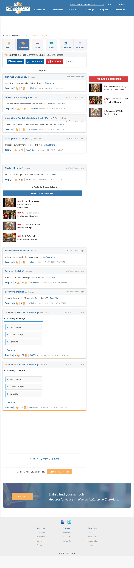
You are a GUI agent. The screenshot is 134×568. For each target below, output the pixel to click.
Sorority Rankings (14, 291)
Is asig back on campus (17, 138)
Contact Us (120, 9)
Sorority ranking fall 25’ (18, 250)
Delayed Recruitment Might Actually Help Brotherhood (28, 204)
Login (110, 4)
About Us (92, 532)
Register (121, 4)
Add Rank (36, 61)
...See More (10, 350)
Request (104, 9)
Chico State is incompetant (19, 97)
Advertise (66, 532)
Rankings (89, 9)
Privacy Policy (92, 540)
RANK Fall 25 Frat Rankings (22, 312)
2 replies (9, 88)
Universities (39, 9)
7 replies (9, 282)
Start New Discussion (59, 471)
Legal (92, 545)
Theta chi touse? (14, 168)
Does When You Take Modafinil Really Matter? (29, 118)
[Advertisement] (44, 431)
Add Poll (56, 61)
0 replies (9, 108)
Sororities (74, 9)
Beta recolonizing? (15, 271)
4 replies (9, 355)
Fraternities (57, 9)
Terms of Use (92, 536)
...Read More (48, 83)
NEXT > (45, 459)
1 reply (8, 149)
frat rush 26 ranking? (16, 77)
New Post (16, 61)
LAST (55, 459)
